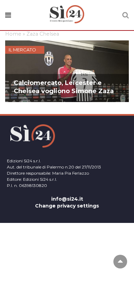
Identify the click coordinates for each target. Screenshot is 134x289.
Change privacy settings (67, 206)
